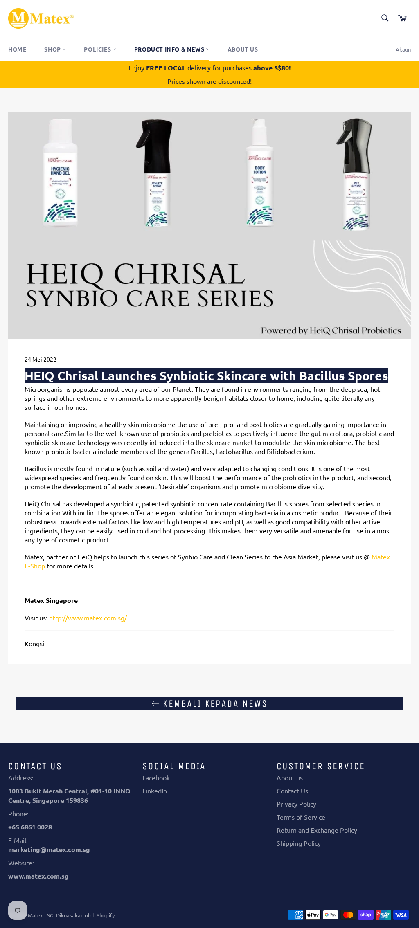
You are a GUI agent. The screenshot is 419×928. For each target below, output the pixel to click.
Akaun (403, 49)
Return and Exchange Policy (317, 830)
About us (243, 49)
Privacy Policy (296, 804)
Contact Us (292, 790)
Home (17, 49)
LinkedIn (154, 790)
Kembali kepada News (214, 703)
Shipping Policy (299, 843)
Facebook (156, 777)
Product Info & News (170, 49)
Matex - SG (41, 915)
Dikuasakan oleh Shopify (85, 915)
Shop (53, 49)
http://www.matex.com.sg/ (88, 617)
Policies (98, 49)
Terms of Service (301, 817)
